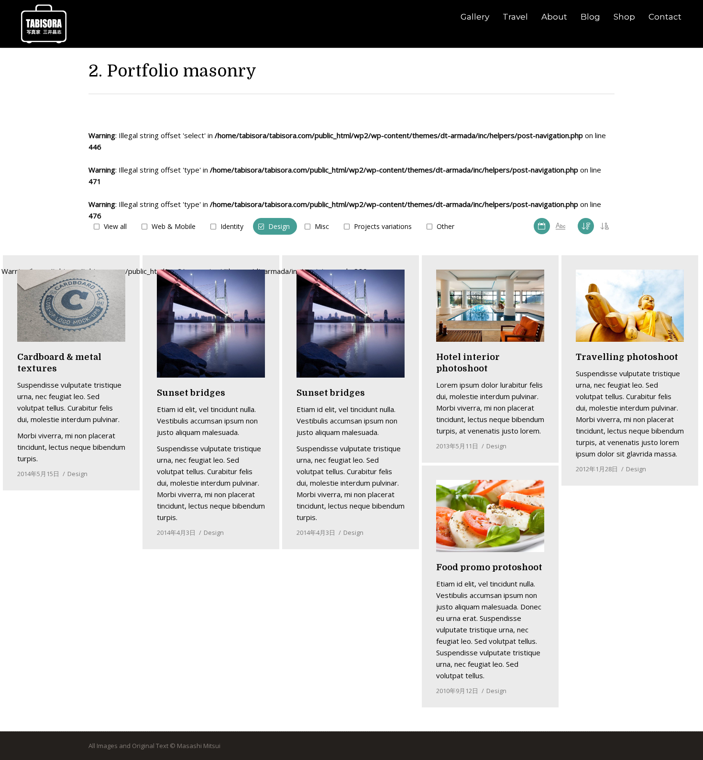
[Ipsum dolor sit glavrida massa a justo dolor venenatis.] (490, 306)
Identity (231, 226)
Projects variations (383, 226)
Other (445, 226)
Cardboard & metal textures (59, 362)
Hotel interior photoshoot (468, 362)
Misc (322, 226)
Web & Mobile (174, 226)
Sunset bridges (191, 393)
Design (279, 226)
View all (115, 226)
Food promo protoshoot (489, 567)
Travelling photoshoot (627, 357)
